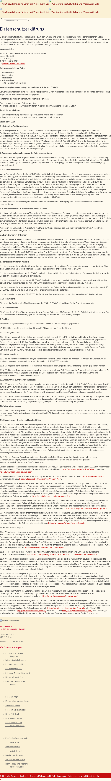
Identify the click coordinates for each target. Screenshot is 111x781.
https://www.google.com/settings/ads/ (16, 472)
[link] (29, 21)
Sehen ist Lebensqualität (15, 710)
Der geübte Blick (12, 714)
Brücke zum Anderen (14, 755)
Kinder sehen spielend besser (17, 701)
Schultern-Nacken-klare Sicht (17, 673)
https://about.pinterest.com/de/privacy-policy (51, 496)
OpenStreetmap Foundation (92, 476)
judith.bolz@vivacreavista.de (13, 64)
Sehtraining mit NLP (13, 669)
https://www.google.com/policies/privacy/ (78, 469)
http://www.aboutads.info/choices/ (31, 611)
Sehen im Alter (11, 697)
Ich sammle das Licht (14, 664)
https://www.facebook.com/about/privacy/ (60, 596)
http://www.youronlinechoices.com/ (77, 611)
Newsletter (90, 776)
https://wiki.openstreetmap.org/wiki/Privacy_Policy (40, 479)
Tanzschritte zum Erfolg (15, 760)
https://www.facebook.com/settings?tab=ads (66, 608)
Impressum (61, 776)
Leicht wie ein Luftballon (15, 660)
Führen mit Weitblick (14, 677)
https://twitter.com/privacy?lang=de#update (66, 523)
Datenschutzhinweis (76, 776)
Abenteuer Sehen (12, 706)
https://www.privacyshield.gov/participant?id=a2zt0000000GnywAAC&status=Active (61, 555)
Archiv (99, 776)
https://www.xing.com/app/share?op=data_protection (86, 508)
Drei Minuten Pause (13, 719)
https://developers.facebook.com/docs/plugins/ (44, 547)
